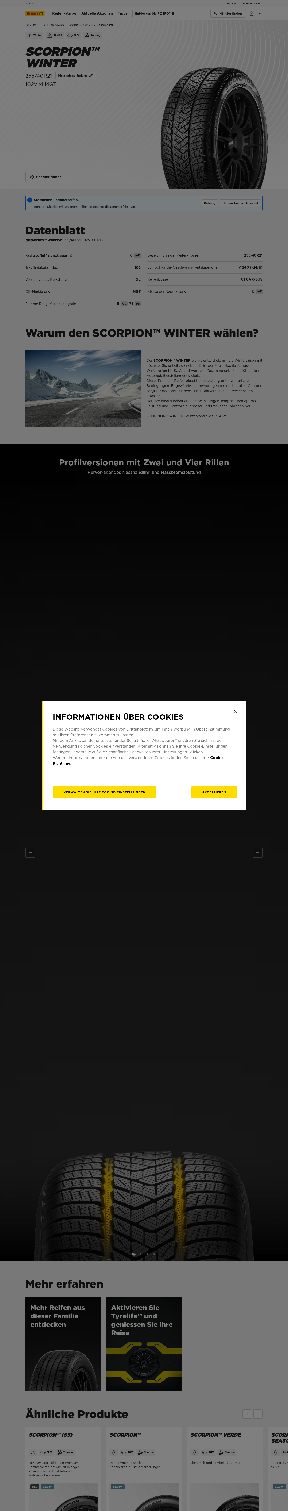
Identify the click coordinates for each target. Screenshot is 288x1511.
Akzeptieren (214, 792)
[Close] (235, 711)
